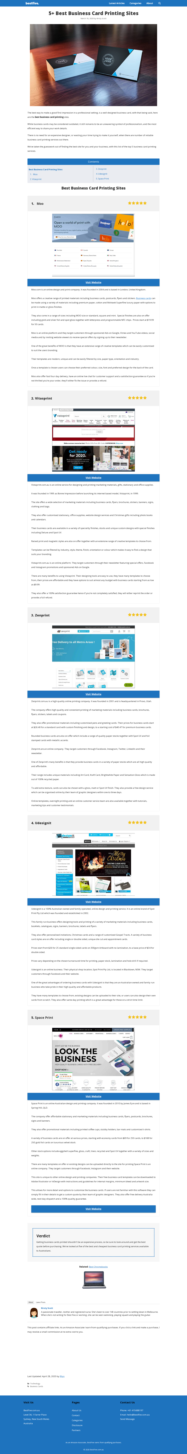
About (149, 3)
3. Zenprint (101, 169)
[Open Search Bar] (159, 3)
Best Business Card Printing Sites (45, 169)
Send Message (127, 1419)
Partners (76, 1430)
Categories (135, 3)
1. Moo (34, 174)
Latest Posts (40, 1302)
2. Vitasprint (35, 179)
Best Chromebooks (98, 1266)
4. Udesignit (101, 173)
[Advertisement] (93, 1354)
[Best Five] (33, 3)
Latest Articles (117, 3)
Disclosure (77, 1425)
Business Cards (36, 1386)
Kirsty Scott (47, 1308)
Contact (76, 1415)
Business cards (143, 298)
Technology (35, 1383)
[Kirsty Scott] (34, 1317)
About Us (76, 1410)
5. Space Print (102, 178)
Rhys (62, 1376)
